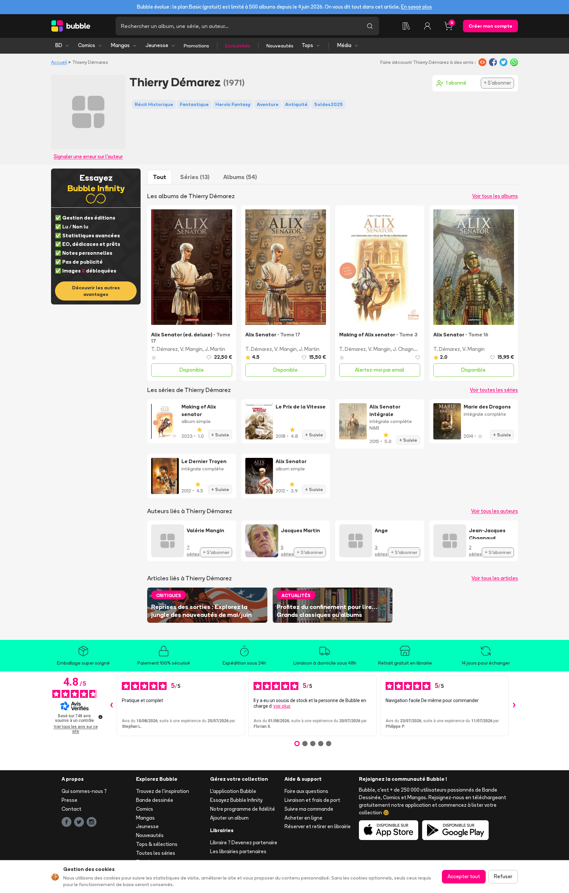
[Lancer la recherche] (370, 26)
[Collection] (406, 26)
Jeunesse (157, 45)
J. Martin (215, 349)
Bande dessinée (154, 800)
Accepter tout (463, 876)
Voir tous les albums (495, 196)
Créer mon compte (490, 26)
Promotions (196, 46)
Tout (159, 177)
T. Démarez (164, 349)
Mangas (120, 45)
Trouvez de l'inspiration (162, 791)
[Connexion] (427, 26)
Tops (307, 45)
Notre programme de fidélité (242, 809)
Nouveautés (279, 46)
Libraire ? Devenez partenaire (243, 842)
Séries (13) (194, 177)
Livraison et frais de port (312, 800)
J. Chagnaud (407, 349)
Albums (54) (240, 177)
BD (58, 45)
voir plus (281, 706)
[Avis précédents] (111, 705)
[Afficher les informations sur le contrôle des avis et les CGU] (100, 717)
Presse (69, 800)
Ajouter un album (229, 818)
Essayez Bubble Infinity (236, 800)
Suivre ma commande (308, 809)
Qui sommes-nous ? (84, 791)
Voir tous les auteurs (494, 511)
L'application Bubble (233, 791)
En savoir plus (416, 7)
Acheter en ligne (303, 818)
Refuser (503, 876)
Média (344, 45)
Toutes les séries (155, 853)
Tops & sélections (156, 844)
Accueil (59, 62)
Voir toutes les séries (494, 390)
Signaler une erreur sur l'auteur (88, 156)
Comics (86, 45)
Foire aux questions (306, 791)
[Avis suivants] (514, 705)
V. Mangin (191, 349)
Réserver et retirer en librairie (317, 826)
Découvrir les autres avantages (96, 291)
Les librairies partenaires (238, 851)
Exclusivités (237, 46)
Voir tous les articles (495, 578)
